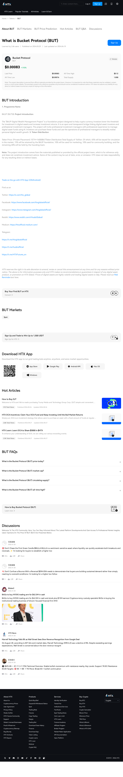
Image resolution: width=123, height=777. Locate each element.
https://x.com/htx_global (19, 195)
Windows (33, 375)
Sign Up (114, 43)
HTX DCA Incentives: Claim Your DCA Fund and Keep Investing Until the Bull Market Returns (42, 415)
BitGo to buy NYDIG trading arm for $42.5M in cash (23, 595)
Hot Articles (66, 28)
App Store (33, 366)
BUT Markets (24, 28)
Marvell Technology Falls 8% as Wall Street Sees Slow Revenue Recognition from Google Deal (41, 639)
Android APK (75, 366)
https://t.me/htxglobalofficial (14, 239)
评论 (6, 556)
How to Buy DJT (9, 399)
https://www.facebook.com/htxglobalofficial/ (30, 202)
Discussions (95, 28)
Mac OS (97, 366)
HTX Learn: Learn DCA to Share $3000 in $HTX (22, 430)
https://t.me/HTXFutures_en (14, 254)
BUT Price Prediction (45, 28)
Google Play (54, 366)
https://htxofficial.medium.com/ (24, 225)
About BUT (8, 28)
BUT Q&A (81, 28)
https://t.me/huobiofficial (13, 247)
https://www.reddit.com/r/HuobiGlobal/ (26, 217)
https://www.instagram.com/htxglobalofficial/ (31, 210)
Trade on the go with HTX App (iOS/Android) (21, 180)
